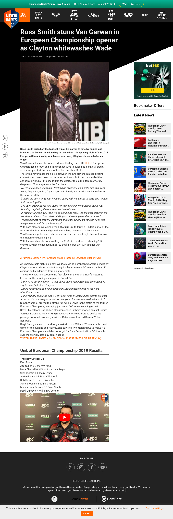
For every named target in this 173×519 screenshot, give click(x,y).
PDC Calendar (93, 15)
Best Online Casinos (162, 15)
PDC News (23, 15)
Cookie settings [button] (155, 508)
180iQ (145, 15)
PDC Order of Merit (111, 15)
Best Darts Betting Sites (74, 15)
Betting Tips (56, 15)
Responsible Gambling (86, 481)
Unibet (88, 163)
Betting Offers (128, 15)
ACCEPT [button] (87, 513)
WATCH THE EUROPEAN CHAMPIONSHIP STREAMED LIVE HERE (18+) (60, 338)
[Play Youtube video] (64, 417)
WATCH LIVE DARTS (38, 15)
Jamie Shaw (26, 57)
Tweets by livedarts (144, 268)
